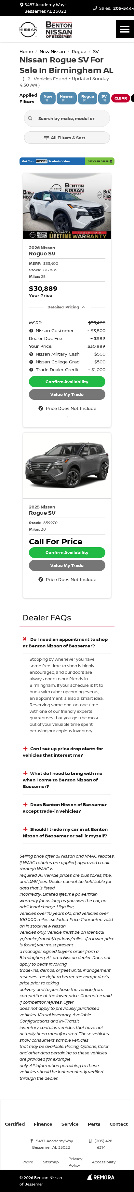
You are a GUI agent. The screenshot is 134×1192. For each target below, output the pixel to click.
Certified (15, 1124)
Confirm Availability (67, 382)
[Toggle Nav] (125, 29)
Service (70, 1124)
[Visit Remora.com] (100, 1178)
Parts (94, 1124)
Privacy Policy (75, 1162)
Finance (43, 1124)
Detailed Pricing (63, 307)
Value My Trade (67, 394)
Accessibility (103, 1162)
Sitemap (51, 1162)
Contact (119, 1124)
